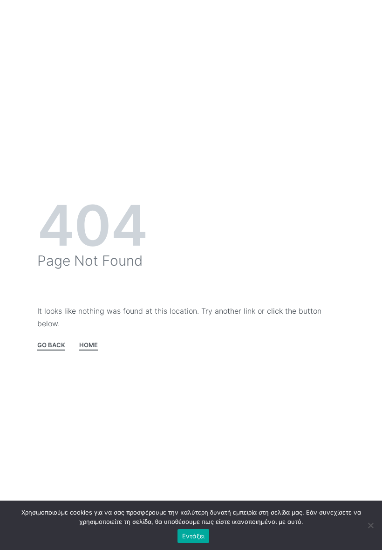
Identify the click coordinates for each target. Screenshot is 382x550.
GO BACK (51, 345)
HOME (88, 345)
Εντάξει (193, 536)
